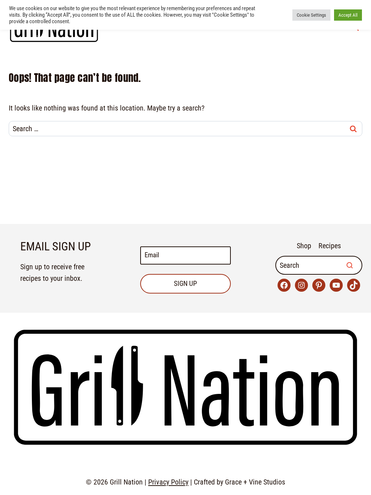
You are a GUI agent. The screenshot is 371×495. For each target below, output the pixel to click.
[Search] (350, 265)
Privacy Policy (168, 482)
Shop (304, 245)
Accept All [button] (348, 15)
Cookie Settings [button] (311, 15)
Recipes (329, 245)
